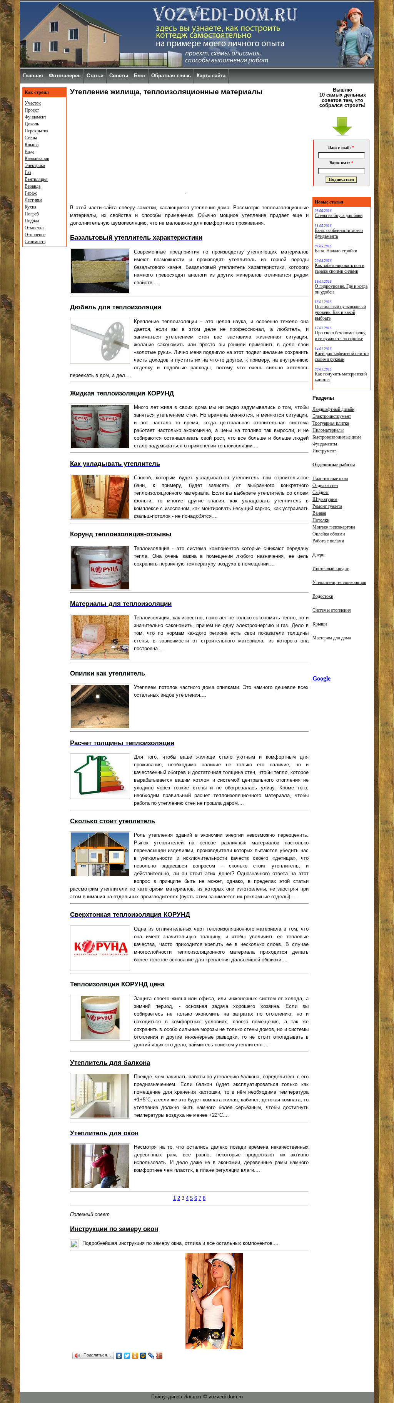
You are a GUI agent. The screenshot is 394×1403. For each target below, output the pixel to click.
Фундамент (35, 117)
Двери (318, 554)
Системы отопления (331, 610)
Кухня (31, 207)
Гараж (31, 193)
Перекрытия (36, 130)
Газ (28, 172)
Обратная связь (171, 75)
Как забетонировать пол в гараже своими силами (339, 268)
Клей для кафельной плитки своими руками (342, 356)
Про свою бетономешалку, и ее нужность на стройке (340, 335)
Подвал (32, 221)
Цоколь (32, 124)
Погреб (32, 214)
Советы (118, 75)
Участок (33, 103)
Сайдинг (320, 492)
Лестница (33, 200)
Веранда (32, 186)
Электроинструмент (331, 416)
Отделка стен (325, 485)
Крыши (319, 624)
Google (321, 678)
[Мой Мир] (143, 1356)
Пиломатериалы (328, 430)
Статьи (95, 75)
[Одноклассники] (135, 1356)
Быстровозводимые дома (336, 437)
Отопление (35, 234)
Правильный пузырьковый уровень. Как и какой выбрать (340, 312)
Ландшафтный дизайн (333, 409)
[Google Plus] (159, 1356)
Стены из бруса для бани (338, 215)
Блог (139, 75)
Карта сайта (211, 75)
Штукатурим (324, 499)
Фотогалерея (65, 75)
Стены (31, 137)
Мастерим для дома (331, 638)
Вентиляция (36, 179)
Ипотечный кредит (330, 568)
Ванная (319, 513)
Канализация (37, 158)
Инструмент (324, 451)
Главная (33, 75)
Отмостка (34, 227)
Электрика (35, 165)
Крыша (31, 144)
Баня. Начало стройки (336, 251)
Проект (32, 110)
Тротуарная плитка (330, 423)
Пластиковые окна (330, 478)
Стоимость (35, 241)
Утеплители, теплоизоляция (339, 582)
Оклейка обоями (328, 534)
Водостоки (322, 596)
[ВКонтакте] (119, 1356)
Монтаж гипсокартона (333, 527)
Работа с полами (328, 541)
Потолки (320, 520)
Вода (29, 151)
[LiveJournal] (151, 1356)
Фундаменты (324, 444)
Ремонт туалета (327, 506)
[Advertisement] (127, 148)
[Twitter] (127, 1356)
